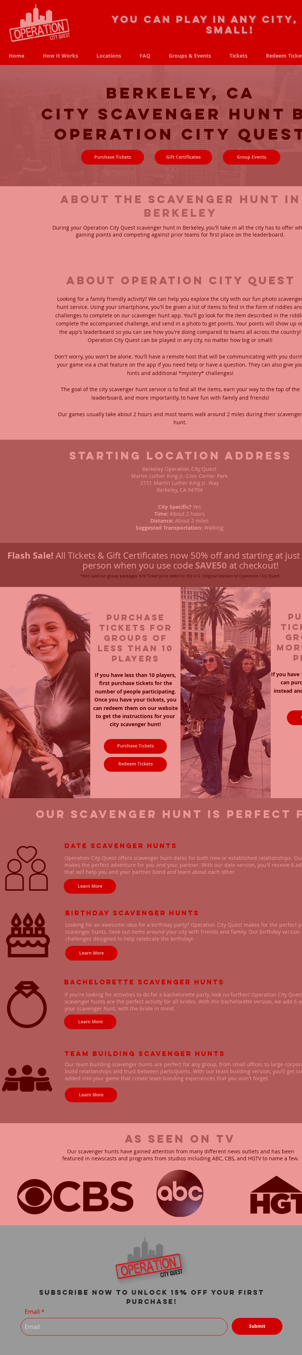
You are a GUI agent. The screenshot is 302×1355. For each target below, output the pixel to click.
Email (32, 1312)
